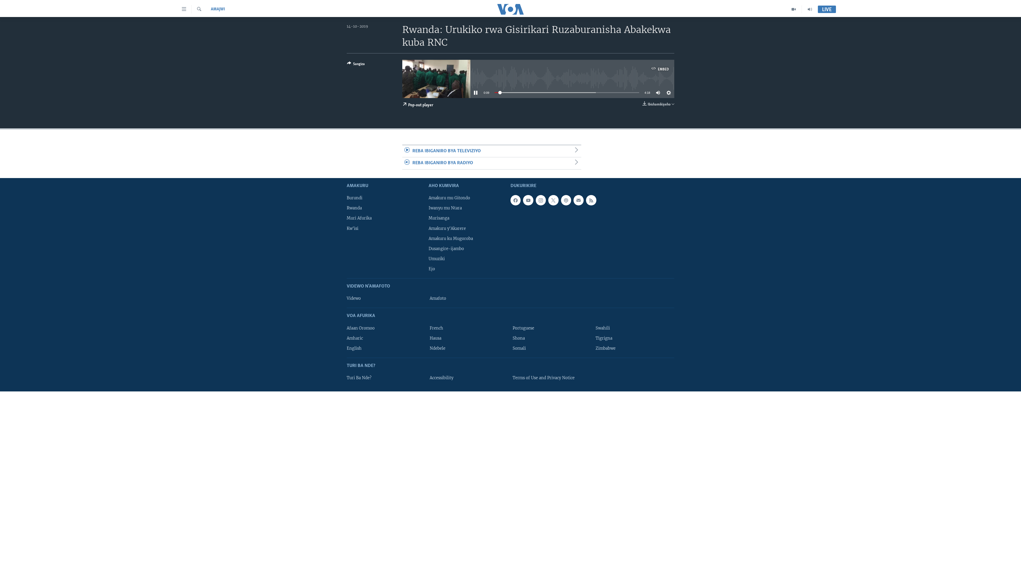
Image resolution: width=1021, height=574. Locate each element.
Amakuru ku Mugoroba (451, 238)
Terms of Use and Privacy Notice (544, 377)
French (436, 328)
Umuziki (437, 258)
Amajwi (218, 9)
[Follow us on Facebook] (515, 200)
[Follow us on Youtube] (528, 200)
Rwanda (354, 208)
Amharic (355, 338)
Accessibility (441, 377)
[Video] (794, 9)
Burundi (354, 198)
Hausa (435, 338)
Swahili (603, 328)
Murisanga (439, 218)
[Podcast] (566, 200)
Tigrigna (604, 338)
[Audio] (810, 9)
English (354, 348)
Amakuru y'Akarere (447, 228)
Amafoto (438, 298)
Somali (519, 348)
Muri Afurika (359, 218)
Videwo (354, 298)
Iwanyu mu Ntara (445, 208)
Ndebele (437, 348)
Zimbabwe (606, 348)
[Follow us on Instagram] (541, 200)
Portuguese (523, 328)
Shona (519, 338)
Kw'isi (352, 228)
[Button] (356, 65)
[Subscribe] (579, 200)
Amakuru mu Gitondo (449, 198)
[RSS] (591, 200)
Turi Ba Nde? (359, 377)
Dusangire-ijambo (446, 248)
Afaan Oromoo (361, 328)
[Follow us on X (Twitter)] (553, 200)
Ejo (432, 268)
